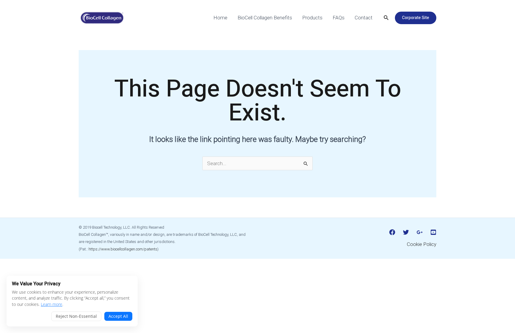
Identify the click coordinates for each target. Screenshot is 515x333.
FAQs (339, 18)
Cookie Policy (421, 244)
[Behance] (433, 232)
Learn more (51, 304)
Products (312, 18)
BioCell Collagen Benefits (265, 18)
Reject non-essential (76, 316)
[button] (386, 17)
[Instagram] (420, 232)
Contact (364, 18)
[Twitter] (406, 232)
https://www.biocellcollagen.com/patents (123, 249)
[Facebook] (392, 232)
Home (220, 18)
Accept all (118, 316)
